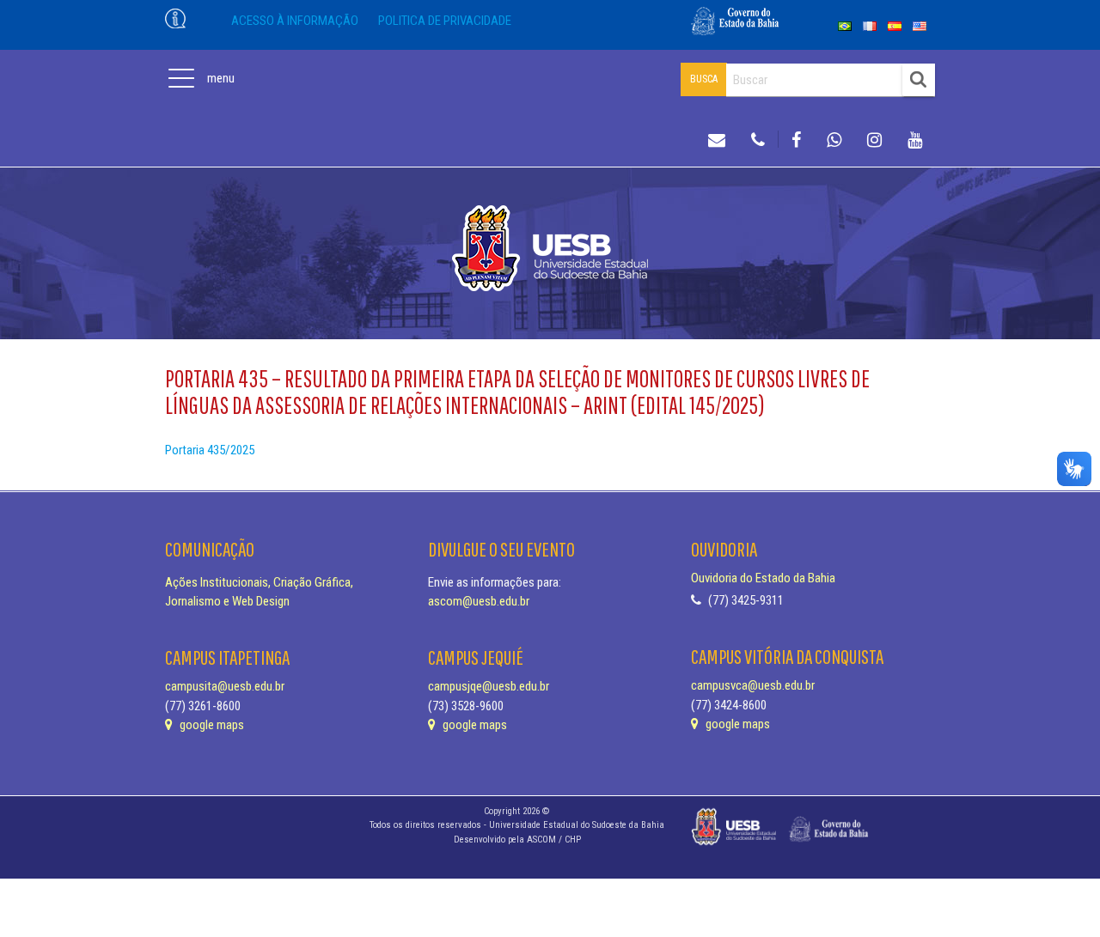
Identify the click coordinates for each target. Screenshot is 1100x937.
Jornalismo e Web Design (227, 601)
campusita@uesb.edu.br (224, 686)
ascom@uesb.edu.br (478, 601)
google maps (210, 725)
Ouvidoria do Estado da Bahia (763, 578)
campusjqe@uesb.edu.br (488, 686)
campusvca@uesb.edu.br (753, 685)
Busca (704, 79)
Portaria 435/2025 (209, 450)
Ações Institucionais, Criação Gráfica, (259, 582)
